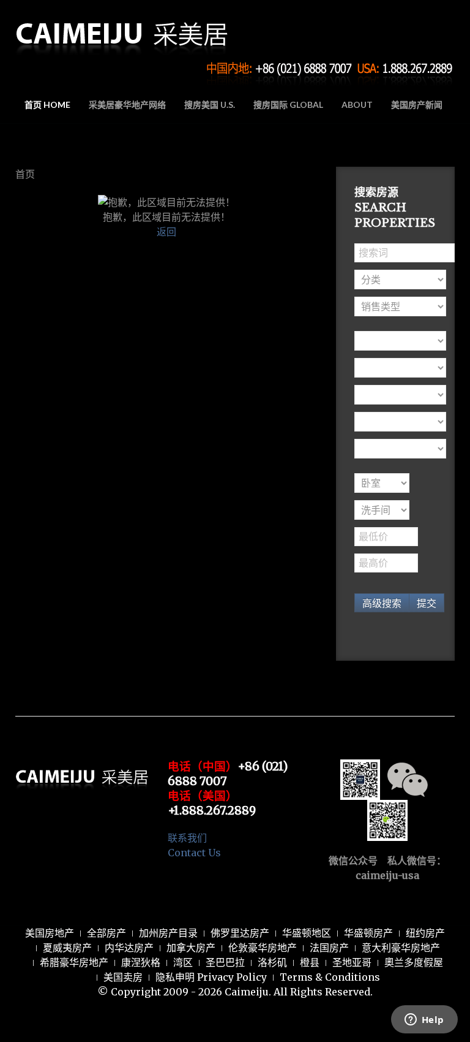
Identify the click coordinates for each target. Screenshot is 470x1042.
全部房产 (106, 933)
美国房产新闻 (416, 104)
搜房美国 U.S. (209, 104)
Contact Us (194, 852)
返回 (166, 232)
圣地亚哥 (351, 962)
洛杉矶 (272, 962)
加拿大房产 (190, 947)
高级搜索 (381, 603)
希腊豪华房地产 (74, 962)
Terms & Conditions (330, 977)
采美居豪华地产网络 (127, 104)
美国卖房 (123, 977)
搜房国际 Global (288, 104)
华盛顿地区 (306, 933)
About (357, 104)
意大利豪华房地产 (401, 947)
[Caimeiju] (122, 29)
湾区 (183, 962)
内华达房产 (129, 947)
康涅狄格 (140, 962)
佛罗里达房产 (240, 933)
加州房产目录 (168, 933)
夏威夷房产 (67, 947)
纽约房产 (425, 933)
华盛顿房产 (368, 933)
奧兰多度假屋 (413, 962)
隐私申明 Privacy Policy (211, 977)
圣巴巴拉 (225, 962)
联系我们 (187, 838)
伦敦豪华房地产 (262, 947)
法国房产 (329, 947)
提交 (426, 603)
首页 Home (47, 104)
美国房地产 (49, 933)
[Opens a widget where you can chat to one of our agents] (424, 1020)
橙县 (309, 962)
